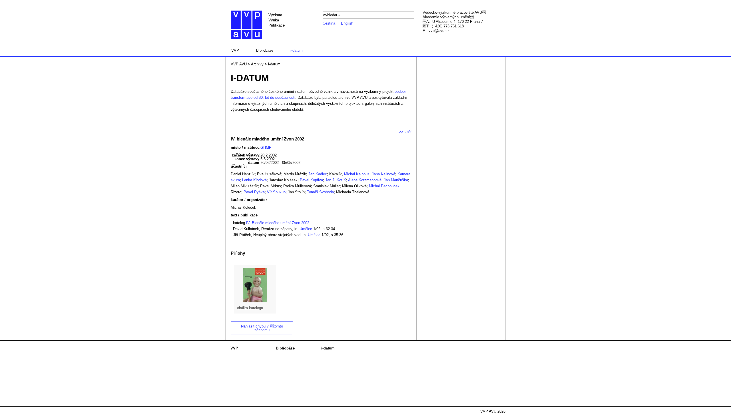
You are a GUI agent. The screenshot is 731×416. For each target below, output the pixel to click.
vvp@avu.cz (439, 31)
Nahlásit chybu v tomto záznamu (262, 328)
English (347, 23)
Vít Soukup (276, 192)
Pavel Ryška (254, 192)
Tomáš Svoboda (320, 192)
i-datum (296, 50)
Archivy (257, 64)
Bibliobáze (264, 50)
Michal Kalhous (356, 174)
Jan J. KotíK (335, 180)
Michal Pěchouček (384, 186)
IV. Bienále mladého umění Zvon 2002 (277, 223)
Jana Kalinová (383, 174)
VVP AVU (239, 64)
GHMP (266, 147)
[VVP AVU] (246, 25)
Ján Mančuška (396, 180)
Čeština (329, 23)
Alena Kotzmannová (364, 180)
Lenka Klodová (254, 180)
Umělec (306, 229)
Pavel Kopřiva (311, 180)
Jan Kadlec (317, 174)
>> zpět (405, 132)
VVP (235, 50)
